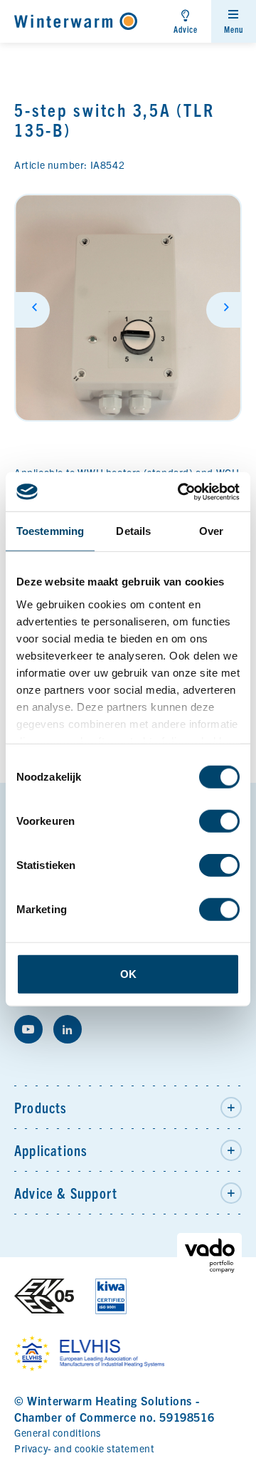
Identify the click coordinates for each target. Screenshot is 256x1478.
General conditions (57, 1432)
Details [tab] (133, 531)
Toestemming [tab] (50, 531)
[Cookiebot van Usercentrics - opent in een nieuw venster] (181, 491)
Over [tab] (211, 531)
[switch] (219, 821)
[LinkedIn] (67, 1029)
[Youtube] (28, 1029)
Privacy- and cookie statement (84, 1448)
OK (128, 974)
